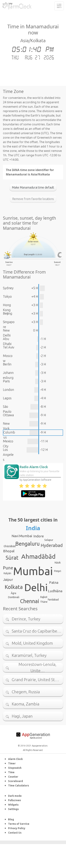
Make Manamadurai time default (33, 187)
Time (11, 772)
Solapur (48, 539)
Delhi (36, 587)
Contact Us (14, 832)
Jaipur (8, 579)
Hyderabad (52, 545)
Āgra (13, 593)
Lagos (7, 398)
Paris (6, 381)
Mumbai (33, 571)
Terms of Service (18, 823)
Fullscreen (14, 800)
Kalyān (7, 573)
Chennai (29, 601)
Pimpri (57, 571)
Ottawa (8, 415)
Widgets (13, 804)
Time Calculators (18, 785)
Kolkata (14, 587)
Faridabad (53, 599)
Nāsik (58, 562)
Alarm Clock (15, 759)
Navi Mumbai (22, 536)
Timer (12, 763)
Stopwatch (14, 767)
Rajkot (43, 597)
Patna (53, 582)
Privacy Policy (16, 828)
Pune (8, 567)
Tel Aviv (8, 347)
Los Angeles (8, 454)
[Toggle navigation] (59, 5)
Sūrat (12, 558)
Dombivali (13, 597)
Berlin (7, 364)
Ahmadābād (38, 556)
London (8, 389)
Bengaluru (27, 544)
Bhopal (8, 551)
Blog (11, 819)
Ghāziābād (10, 546)
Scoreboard (15, 781)
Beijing (7, 313)
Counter (13, 776)
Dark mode (15, 795)
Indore (38, 536)
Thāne (43, 601)
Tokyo (7, 296)
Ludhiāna (55, 591)
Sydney (8, 288)
